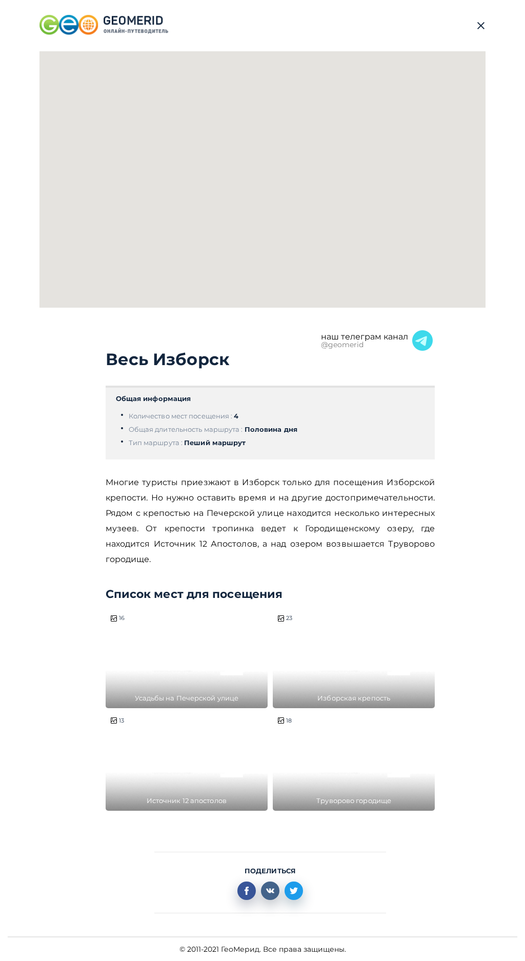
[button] (282, 217)
